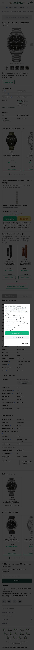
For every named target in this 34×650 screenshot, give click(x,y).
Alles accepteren (17, 333)
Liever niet (25, 343)
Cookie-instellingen (17, 338)
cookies (12, 310)
